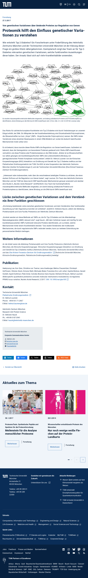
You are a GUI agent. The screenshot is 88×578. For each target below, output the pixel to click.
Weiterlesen (12, 444)
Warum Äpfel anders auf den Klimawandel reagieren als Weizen (74, 482)
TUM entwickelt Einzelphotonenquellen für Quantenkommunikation (73, 493)
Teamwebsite (11, 346)
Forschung (7, 17)
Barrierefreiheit (40, 549)
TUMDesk (72, 535)
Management (43, 524)
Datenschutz (7, 553)
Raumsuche (7, 539)
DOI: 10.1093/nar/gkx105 (56, 279)
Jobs (4, 549)
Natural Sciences (70, 521)
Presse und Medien (25, 549)
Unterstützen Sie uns (39, 483)
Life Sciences (8, 524)
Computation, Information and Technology (19, 521)
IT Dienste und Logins (37, 535)
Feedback (12, 549)
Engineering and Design (49, 521)
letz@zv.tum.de (12, 341)
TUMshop (42, 539)
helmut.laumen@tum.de (17, 304)
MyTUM (60, 535)
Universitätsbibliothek (25, 539)
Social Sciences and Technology (66, 524)
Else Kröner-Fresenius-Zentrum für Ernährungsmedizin (30, 253)
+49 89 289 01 (21, 489)
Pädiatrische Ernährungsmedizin (16, 295)
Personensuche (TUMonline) (14, 535)
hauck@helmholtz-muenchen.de (21, 320)
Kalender (51, 535)
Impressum (18, 553)
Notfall (28, 553)
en (69, 4)
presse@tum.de (12, 344)
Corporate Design (57, 539)
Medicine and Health (26, 524)
